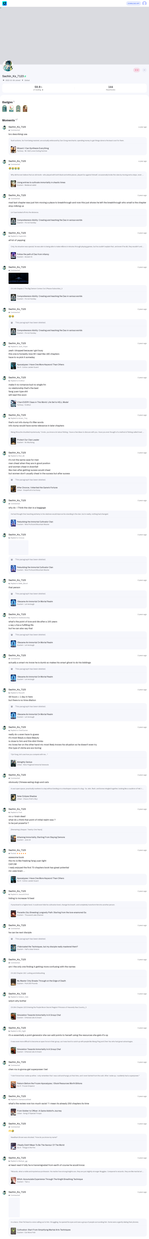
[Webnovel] (4, 3)
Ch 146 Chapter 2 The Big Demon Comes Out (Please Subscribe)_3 (36, 288)
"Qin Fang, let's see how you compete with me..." (29, 754)
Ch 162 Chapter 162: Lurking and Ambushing (28, 973)
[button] (74, 36)
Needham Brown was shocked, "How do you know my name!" (34, 1137)
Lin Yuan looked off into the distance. (25, 212)
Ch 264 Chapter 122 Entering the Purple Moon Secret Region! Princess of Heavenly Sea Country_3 (48, 1007)
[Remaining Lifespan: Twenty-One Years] (26, 830)
